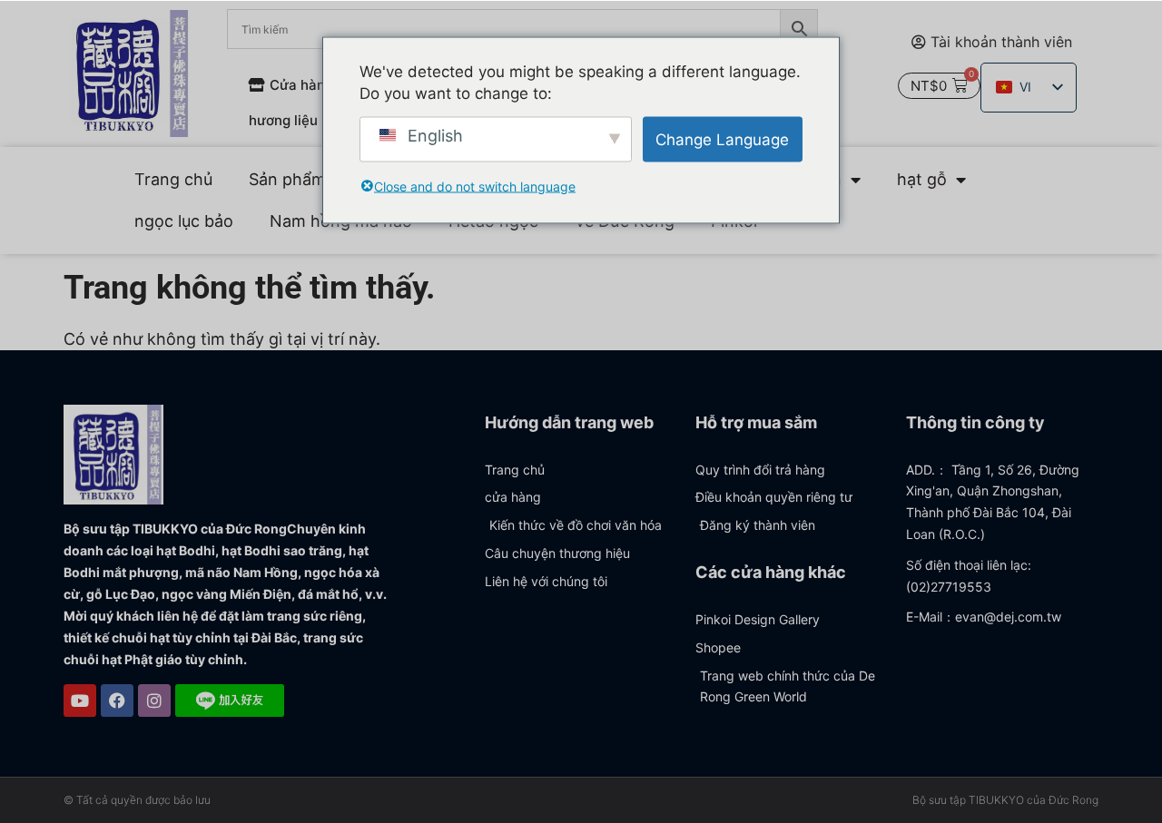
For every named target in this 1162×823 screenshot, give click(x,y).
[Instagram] (154, 700)
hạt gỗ (922, 179)
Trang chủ (173, 179)
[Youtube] (80, 700)
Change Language (722, 139)
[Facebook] (117, 700)
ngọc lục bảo (183, 220)
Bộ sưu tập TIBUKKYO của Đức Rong (1005, 800)
